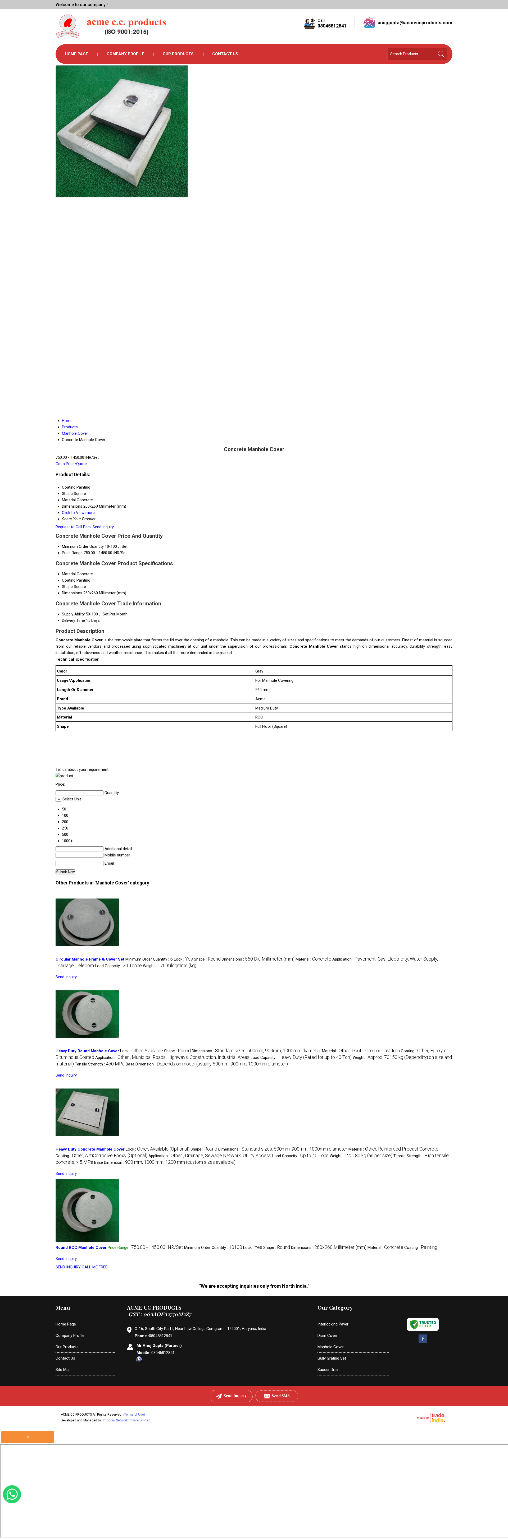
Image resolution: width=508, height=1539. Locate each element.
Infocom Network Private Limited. (127, 1420)
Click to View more (78, 512)
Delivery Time (73, 620)
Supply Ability (73, 614)
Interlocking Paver (333, 1324)
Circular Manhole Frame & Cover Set (90, 959)
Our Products (178, 54)
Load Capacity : (118, 965)
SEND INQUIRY (68, 1267)
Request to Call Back (74, 527)
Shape (67, 586)
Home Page (76, 54)
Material (69, 574)
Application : (172, 1057)
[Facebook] (423, 1342)
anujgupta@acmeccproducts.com (415, 22)
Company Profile (125, 54)
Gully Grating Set (332, 1358)
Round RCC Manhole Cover (81, 1247)
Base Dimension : (207, 1064)
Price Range (72, 552)
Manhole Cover (331, 1347)
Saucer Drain (328, 1369)
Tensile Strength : (100, 1064)
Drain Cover (328, 1335)
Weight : (169, 965)
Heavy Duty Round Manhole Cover (87, 1051)
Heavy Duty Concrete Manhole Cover (90, 1149)
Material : (313, 959)
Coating (68, 580)
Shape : (207, 959)
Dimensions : (258, 959)
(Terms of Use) (134, 1414)
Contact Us (225, 54)
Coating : (101, 1155)
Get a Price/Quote (71, 463)
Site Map (63, 1369)
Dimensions (72, 593)
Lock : (183, 959)
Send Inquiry (103, 527)
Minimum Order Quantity (83, 546)
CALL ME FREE (94, 1267)
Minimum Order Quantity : (149, 959)
